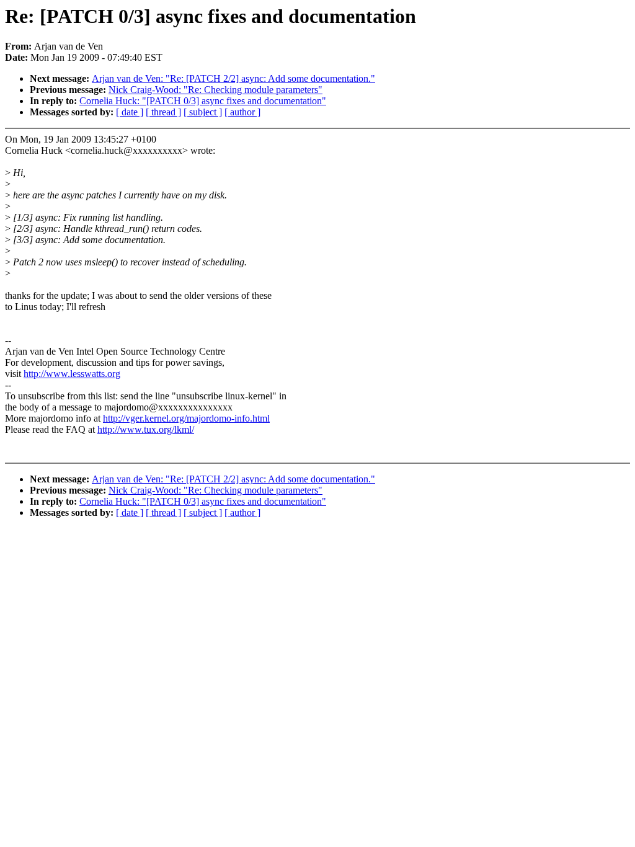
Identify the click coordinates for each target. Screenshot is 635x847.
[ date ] (129, 112)
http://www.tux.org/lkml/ (145, 429)
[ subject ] (203, 112)
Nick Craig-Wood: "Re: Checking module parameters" (215, 89)
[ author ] (242, 112)
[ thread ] (163, 112)
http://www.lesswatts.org (72, 373)
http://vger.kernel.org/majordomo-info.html (186, 418)
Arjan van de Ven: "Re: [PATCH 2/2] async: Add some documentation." (233, 78)
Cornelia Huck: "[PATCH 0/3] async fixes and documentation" (202, 100)
